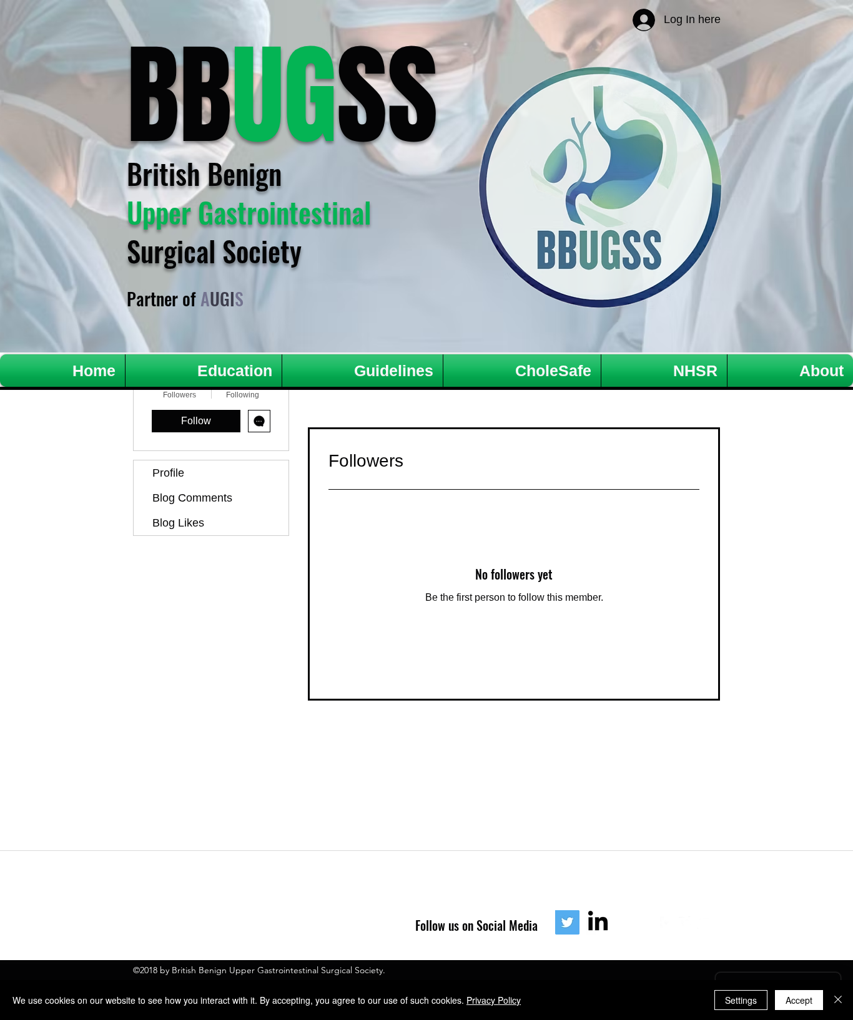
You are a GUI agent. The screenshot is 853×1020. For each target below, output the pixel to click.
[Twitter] (567, 922)
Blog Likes (178, 523)
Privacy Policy (493, 1000)
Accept (799, 1000)
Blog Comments (192, 498)
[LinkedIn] (598, 922)
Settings (741, 1000)
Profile (168, 473)
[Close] (838, 1000)
